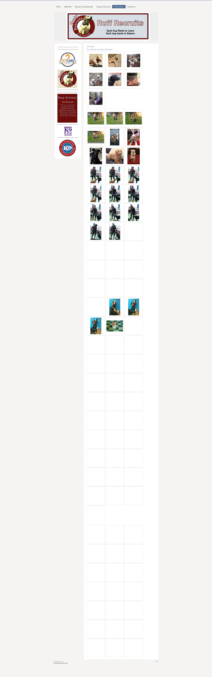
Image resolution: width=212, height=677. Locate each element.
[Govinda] (133, 156)
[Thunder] (96, 156)
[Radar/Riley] (114, 137)
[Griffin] (114, 156)
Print (57, 661)
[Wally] (133, 137)
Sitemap (61, 661)
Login (156, 661)
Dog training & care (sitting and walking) (100, 49)
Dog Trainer (90, 46)
